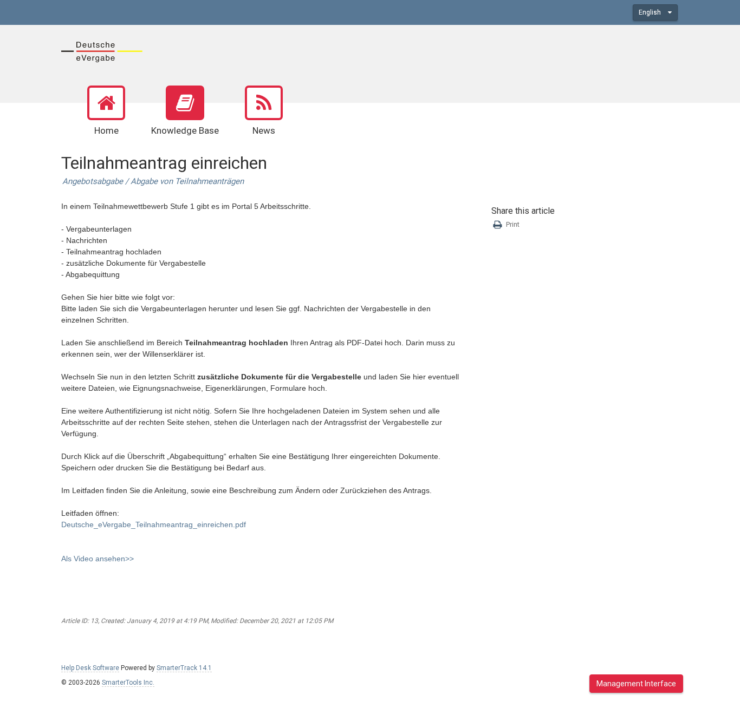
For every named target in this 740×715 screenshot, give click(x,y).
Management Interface (636, 683)
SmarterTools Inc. (128, 682)
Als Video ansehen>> (97, 558)
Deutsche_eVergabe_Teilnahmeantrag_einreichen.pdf (153, 524)
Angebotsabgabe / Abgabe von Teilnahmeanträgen (153, 181)
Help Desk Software (90, 668)
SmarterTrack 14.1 (184, 668)
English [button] (651, 12)
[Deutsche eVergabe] (101, 51)
